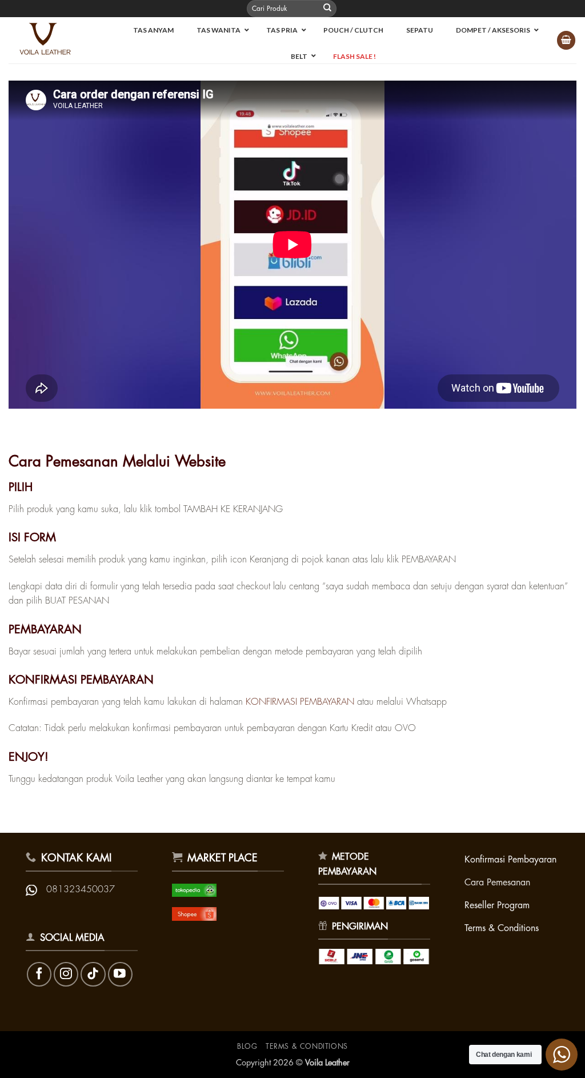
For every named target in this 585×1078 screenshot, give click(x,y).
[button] (566, 40)
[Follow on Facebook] (39, 974)
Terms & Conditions (307, 1046)
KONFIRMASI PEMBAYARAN (300, 701)
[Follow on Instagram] (66, 974)
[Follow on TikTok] (93, 974)
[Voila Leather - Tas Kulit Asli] (51, 40)
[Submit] (327, 8)
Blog (247, 1046)
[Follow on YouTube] (120, 974)
